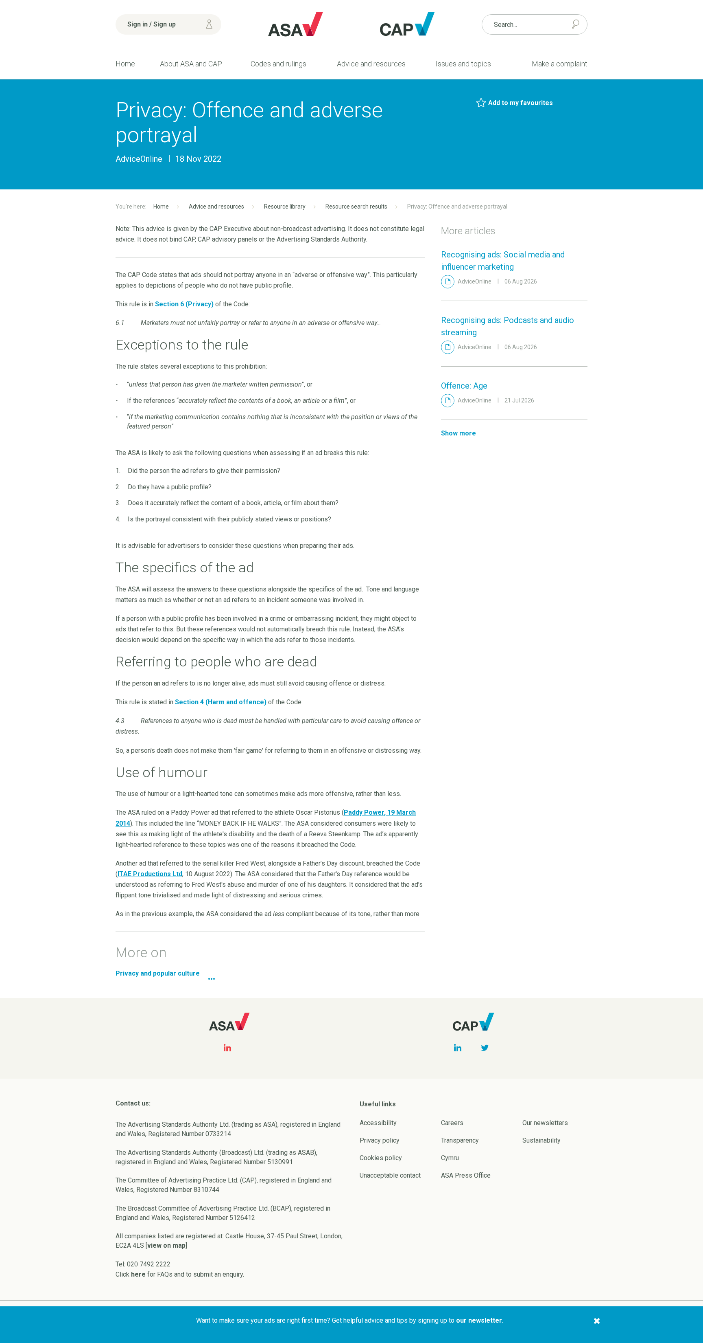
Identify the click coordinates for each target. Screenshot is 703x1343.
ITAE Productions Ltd (150, 874)
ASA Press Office (466, 1175)
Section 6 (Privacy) (184, 304)
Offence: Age (464, 386)
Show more (458, 433)
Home (125, 63)
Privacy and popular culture (158, 973)
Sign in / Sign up (151, 24)
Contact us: (133, 1103)
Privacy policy (380, 1140)
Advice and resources (371, 63)
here (138, 1274)
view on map (166, 1245)
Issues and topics (463, 63)
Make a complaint (559, 63)
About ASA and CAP (191, 63)
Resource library (285, 206)
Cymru (450, 1158)
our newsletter (479, 1320)
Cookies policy (381, 1158)
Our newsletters (545, 1123)
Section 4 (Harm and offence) (220, 702)
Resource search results (356, 206)
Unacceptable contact (390, 1175)
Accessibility (378, 1123)
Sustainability (541, 1140)
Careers (452, 1123)
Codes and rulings (278, 63)
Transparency (460, 1140)
